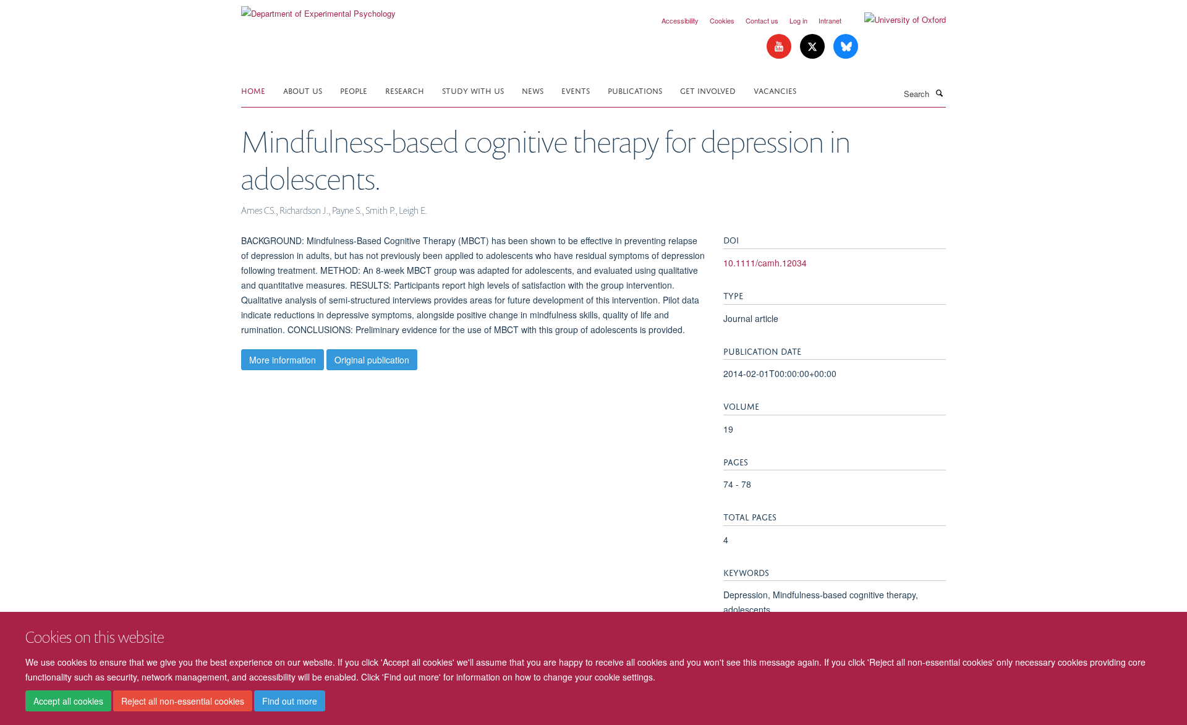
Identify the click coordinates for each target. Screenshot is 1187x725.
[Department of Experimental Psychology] (318, 9)
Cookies (722, 20)
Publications (635, 90)
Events (575, 90)
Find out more (289, 701)
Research (404, 90)
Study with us (473, 90)
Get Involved (708, 90)
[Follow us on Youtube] (780, 47)
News (532, 90)
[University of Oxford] (896, 19)
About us (302, 90)
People (353, 90)
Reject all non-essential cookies (182, 701)
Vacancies (775, 90)
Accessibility (680, 20)
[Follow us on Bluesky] (845, 47)
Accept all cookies (68, 701)
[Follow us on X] (813, 47)
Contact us (762, 20)
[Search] (939, 93)
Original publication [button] (371, 360)
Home (253, 90)
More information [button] (282, 360)
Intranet (830, 20)
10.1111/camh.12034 (765, 263)
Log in (798, 20)
